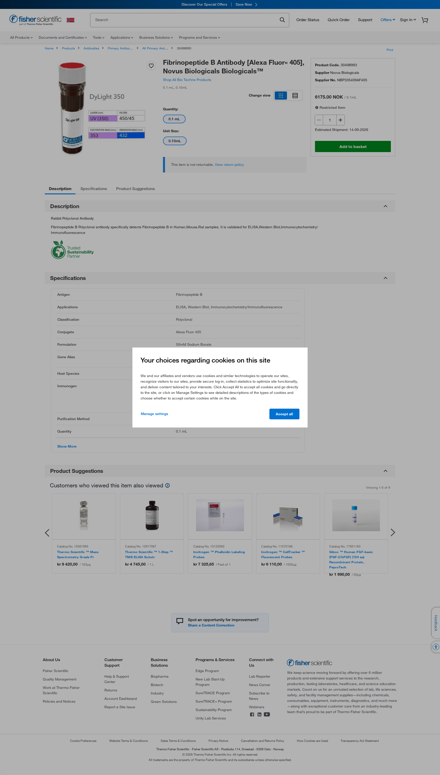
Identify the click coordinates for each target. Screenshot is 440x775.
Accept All (284, 414)
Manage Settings (154, 413)
